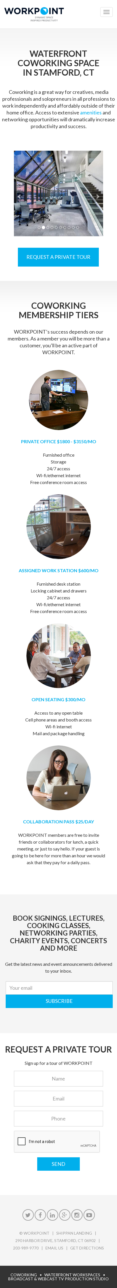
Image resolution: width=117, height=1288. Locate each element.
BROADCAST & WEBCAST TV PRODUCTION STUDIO (58, 1278)
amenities (91, 112)
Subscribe (59, 1001)
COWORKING (24, 1274)
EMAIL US (54, 1247)
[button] (19, 193)
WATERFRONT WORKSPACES (72, 1274)
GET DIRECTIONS (87, 1247)
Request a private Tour (58, 257)
